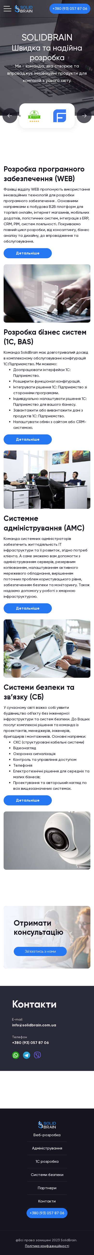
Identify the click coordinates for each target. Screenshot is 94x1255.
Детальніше (28, 253)
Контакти (47, 1201)
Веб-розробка (47, 1135)
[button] (9, 115)
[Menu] (7, 9)
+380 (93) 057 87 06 (70, 8)
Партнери (47, 1188)
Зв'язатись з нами (40, 951)
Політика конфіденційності (47, 1246)
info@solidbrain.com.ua (34, 1025)
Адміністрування (47, 1148)
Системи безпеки (47, 1174)
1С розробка (47, 1161)
